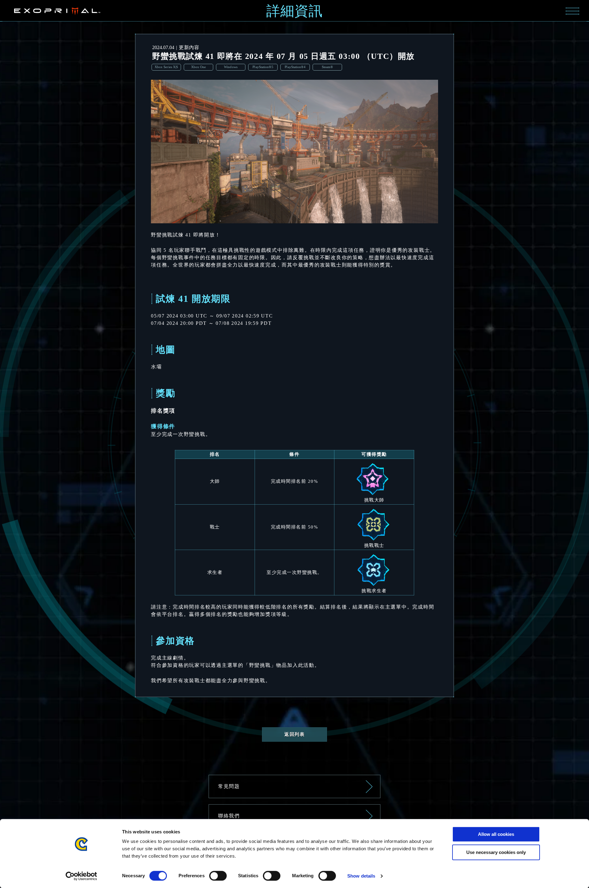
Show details (361, 875)
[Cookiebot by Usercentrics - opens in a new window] (81, 876)
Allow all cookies (496, 834)
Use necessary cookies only (496, 852)
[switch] (218, 876)
